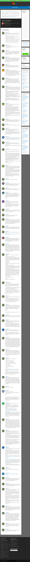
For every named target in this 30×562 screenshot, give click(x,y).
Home (3, 11)
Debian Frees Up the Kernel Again (25, 79)
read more (15, 16)
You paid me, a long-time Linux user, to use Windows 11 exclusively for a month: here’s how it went (25, 105)
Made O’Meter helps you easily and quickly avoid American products (25, 141)
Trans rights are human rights (15, 546)
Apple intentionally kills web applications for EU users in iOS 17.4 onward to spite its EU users (25, 136)
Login (24, 61)
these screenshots (10, 16)
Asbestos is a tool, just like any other (25, 110)
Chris (6, 14)
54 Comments (16, 14)
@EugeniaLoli (9, 25)
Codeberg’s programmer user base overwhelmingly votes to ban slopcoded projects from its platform (25, 97)
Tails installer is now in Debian (25, 75)
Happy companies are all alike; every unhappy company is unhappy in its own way (25, 116)
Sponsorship (12, 541)
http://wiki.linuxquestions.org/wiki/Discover (10, 456)
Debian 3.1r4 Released (25, 71)
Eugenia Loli (7, 22)
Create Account (25, 60)
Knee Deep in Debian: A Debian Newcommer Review (25, 87)
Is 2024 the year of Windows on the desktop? (25, 131)
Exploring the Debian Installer (25, 83)
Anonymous (7, 32)
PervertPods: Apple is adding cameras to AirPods (25, 121)
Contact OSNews (13, 545)
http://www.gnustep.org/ (8, 241)
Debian (5, 11)
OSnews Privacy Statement (4, 540)
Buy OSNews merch (25, 45)
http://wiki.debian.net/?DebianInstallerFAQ (14, 137)
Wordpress (7, 546)
